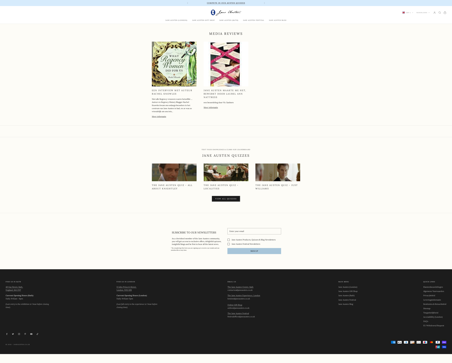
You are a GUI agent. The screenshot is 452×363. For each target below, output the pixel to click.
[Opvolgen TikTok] (37, 334)
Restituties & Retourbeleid (434, 304)
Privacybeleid (429, 295)
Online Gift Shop (235, 305)
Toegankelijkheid (430, 312)
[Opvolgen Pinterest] (25, 334)
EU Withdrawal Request (433, 325)
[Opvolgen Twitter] (13, 334)
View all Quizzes (226, 199)
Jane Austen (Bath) (228, 20)
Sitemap (426, 308)
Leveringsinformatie (432, 300)
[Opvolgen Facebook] (7, 334)
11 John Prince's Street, (126, 287)
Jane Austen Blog (278, 20)
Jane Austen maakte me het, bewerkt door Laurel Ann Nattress (225, 94)
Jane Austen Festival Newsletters (246, 244)
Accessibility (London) (433, 317)
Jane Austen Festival (253, 20)
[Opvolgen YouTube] (31, 334)
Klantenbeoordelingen (433, 287)
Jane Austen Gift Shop (203, 20)
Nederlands (421, 12)
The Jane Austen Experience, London (244, 295)
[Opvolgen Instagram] (19, 334)
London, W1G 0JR (124, 290)
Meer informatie (159, 116)
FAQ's (425, 321)
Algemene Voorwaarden (433, 291)
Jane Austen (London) (176, 20)
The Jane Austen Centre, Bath (240, 287)
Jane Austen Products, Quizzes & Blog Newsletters (254, 240)
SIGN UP (254, 251)
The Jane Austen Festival (238, 313)
